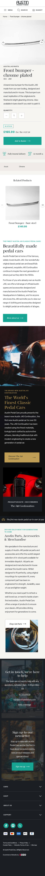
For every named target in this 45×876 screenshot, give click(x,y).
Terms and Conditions (10, 843)
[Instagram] (13, 825)
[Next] (42, 205)
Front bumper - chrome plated (20, 17)
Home (5, 17)
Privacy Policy (24, 843)
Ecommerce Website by (11, 855)
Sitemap (34, 845)
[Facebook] (6, 825)
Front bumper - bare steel (22, 223)
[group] (22, 356)
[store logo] (22, 3)
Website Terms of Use (21, 845)
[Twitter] (20, 825)
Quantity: (8, 110)
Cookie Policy (7, 845)
